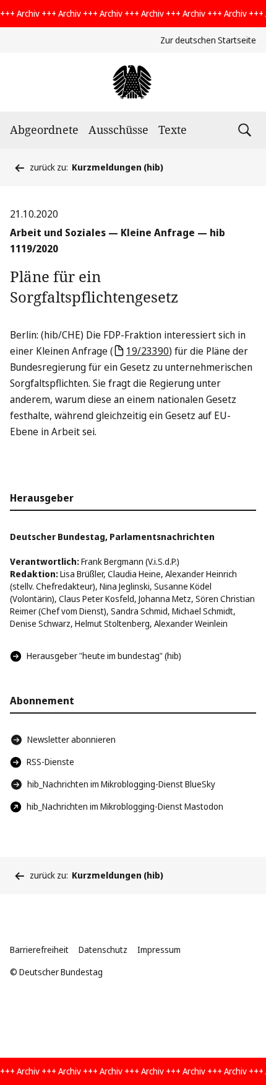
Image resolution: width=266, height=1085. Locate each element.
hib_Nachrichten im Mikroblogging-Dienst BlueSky (121, 784)
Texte (172, 129)
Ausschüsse (118, 129)
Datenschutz (103, 949)
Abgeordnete (44, 129)
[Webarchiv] (133, 82)
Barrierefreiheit (39, 949)
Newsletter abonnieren (71, 739)
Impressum (159, 949)
